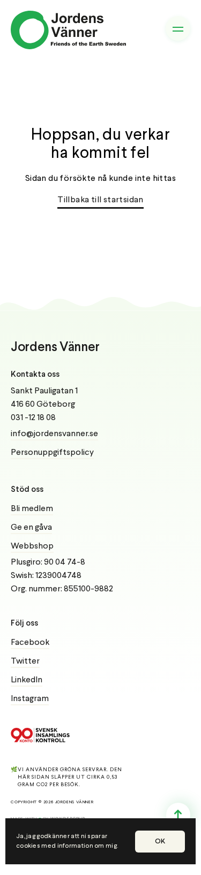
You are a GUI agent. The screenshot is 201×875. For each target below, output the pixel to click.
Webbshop (32, 546)
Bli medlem (32, 509)
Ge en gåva (31, 527)
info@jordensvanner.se (54, 434)
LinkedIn (26, 680)
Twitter (25, 661)
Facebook (30, 642)
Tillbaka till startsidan (100, 200)
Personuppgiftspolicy (52, 452)
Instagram (30, 699)
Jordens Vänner (55, 347)
